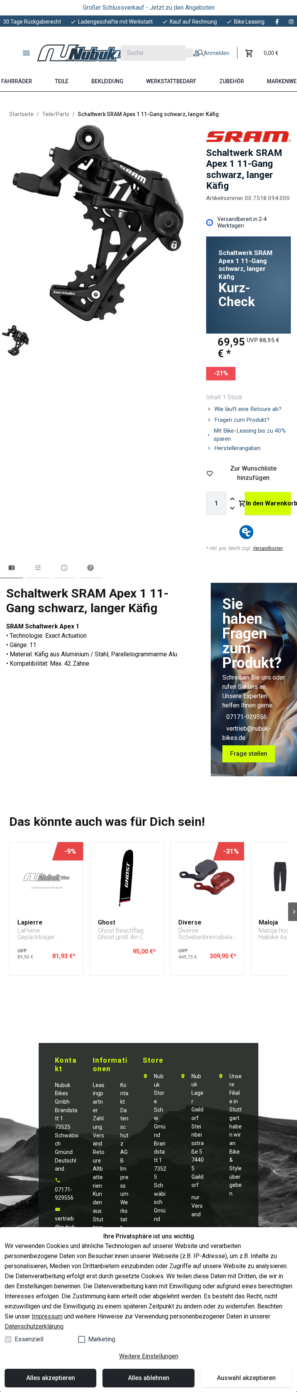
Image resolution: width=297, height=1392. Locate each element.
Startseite (21, 114)
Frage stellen (248, 753)
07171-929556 (246, 717)
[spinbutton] (216, 503)
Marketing (101, 1339)
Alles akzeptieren (50, 1378)
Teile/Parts (55, 114)
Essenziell (29, 1339)
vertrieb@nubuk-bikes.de (66, 1227)
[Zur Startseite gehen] (87, 53)
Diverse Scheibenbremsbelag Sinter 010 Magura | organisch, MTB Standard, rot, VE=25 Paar (207, 934)
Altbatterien (98, 1177)
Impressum (47, 1316)
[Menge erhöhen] (232, 498)
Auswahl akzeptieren (246, 1378)
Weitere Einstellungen (148, 1356)
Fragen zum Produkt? (242, 419)
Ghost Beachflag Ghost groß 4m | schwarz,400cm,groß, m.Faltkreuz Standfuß (127, 934)
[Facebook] (277, 21)
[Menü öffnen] (26, 53)
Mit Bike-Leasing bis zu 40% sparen (249, 434)
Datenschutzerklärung (34, 1326)
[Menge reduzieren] (232, 508)
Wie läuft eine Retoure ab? (248, 409)
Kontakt (124, 1093)
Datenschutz (124, 1127)
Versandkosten (268, 548)
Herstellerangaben (237, 448)
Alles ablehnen (148, 1378)
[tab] (11, 569)
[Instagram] (291, 21)
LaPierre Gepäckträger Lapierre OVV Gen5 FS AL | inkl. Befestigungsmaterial (46, 934)
